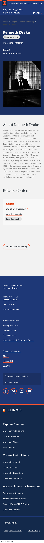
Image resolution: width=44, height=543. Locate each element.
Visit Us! (6, 365)
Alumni (6, 356)
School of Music (11, 12)
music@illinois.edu (11, 309)
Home (5, 21)
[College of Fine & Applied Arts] (13, 10)
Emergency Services (13, 493)
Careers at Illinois (11, 436)
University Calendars (13, 473)
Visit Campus (9, 447)
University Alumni (11, 462)
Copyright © (13, 530)
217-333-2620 (9, 304)
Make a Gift (8, 361)
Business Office (9, 330)
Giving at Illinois (10, 467)
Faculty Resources (11, 325)
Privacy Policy (10, 522)
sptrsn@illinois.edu (14, 214)
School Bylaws (9, 335)
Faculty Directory (27, 21)
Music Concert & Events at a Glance (18, 340)
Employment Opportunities (16, 376)
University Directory (12, 478)
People (14, 21)
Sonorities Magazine (12, 351)
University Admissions (13, 430)
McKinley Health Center (14, 498)
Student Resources (11, 320)
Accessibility (34, 530)
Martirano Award (12, 382)
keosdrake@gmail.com (12, 53)
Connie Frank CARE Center (16, 504)
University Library (11, 509)
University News (10, 442)
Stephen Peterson (16, 209)
